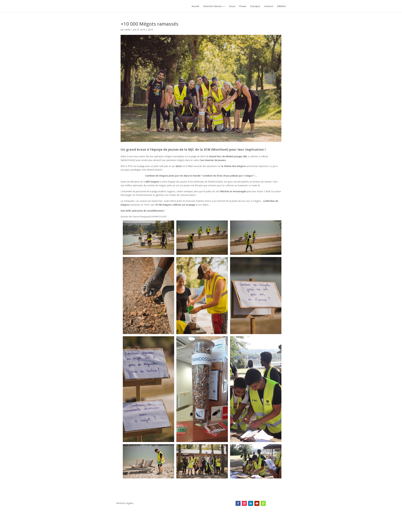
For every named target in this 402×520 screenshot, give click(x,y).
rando (127, 29)
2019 (150, 29)
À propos (255, 6)
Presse (242, 6)
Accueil (195, 6)
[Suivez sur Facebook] (238, 503)
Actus (232, 6)
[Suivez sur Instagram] (244, 503)
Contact (268, 6)
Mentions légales (124, 503)
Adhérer (281, 6)
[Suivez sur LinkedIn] (250, 503)
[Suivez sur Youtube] (256, 503)
